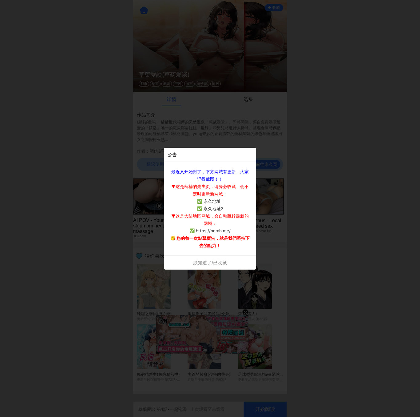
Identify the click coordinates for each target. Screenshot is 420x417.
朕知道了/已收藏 (210, 263)
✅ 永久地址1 (210, 201)
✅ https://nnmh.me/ (210, 230)
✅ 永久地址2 (210, 208)
